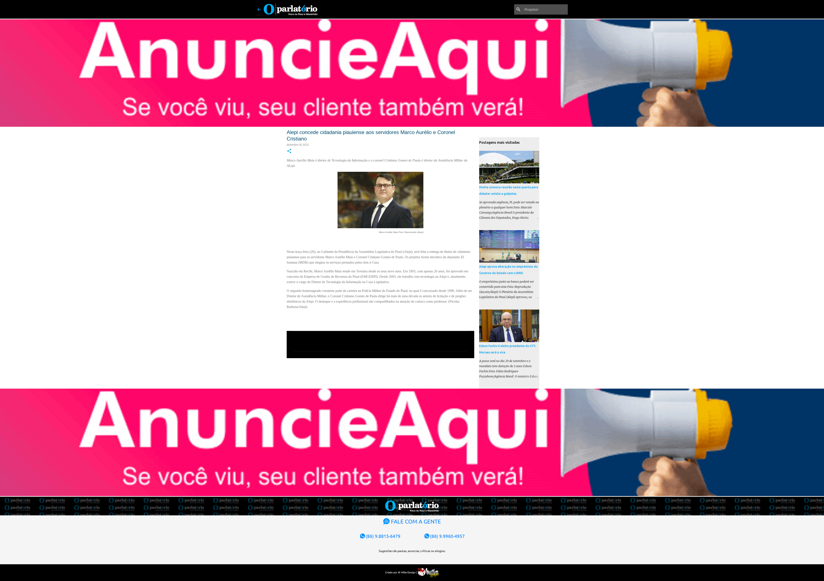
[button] (289, 151)
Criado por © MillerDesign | (401, 572)
